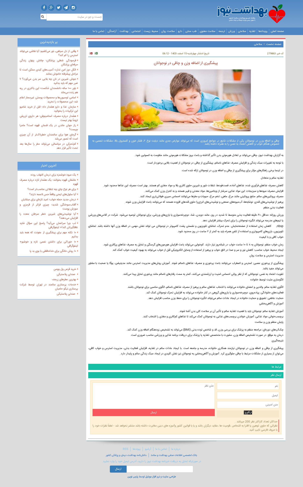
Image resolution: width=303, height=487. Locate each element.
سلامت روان (168, 31)
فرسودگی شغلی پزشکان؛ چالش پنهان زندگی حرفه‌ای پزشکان (49, 62)
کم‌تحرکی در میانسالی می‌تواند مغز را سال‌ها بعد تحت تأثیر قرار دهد (49, 146)
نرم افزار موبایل (152, 477)
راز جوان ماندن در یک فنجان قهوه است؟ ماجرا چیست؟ (49, 127)
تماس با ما (98, 31)
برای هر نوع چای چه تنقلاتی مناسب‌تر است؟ (51, 189)
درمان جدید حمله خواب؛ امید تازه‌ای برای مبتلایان (48, 199)
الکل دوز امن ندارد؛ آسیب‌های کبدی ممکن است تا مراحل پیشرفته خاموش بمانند (49, 72)
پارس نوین (132, 477)
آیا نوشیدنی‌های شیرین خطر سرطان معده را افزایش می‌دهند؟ (49, 216)
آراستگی (111, 31)
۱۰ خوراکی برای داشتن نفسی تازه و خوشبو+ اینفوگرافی (49, 244)
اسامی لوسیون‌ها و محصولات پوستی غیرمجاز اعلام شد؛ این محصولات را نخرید (49, 99)
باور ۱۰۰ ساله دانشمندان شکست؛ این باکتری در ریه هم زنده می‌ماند (49, 90)
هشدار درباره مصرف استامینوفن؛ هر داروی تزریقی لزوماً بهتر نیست (49, 118)
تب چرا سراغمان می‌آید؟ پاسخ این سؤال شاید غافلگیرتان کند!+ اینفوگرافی (49, 225)
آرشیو (148, 449)
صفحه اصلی (277, 31)
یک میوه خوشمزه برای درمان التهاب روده (53, 175)
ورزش (231, 31)
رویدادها (263, 31)
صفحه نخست (273, 44)
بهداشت (124, 31)
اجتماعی (136, 31)
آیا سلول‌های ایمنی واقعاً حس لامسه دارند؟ (52, 194)
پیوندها (137, 449)
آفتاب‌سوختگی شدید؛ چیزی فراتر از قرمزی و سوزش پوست (49, 207)
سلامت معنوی (207, 31)
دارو (180, 31)
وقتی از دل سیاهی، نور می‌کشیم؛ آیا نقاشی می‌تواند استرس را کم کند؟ (49, 53)
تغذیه (252, 31)
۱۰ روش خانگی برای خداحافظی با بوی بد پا (53, 251)
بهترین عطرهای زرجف (64, 279)
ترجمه (221, 31)
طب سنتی (191, 31)
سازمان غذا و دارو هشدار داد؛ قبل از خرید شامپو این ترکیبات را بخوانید (49, 109)
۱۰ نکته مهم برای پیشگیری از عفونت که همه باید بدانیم (49, 234)
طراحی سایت (169, 477)
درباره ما (175, 449)
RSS (125, 449)
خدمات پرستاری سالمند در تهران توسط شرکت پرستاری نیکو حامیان (49, 286)
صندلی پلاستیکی (66, 274)
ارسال (118, 469)
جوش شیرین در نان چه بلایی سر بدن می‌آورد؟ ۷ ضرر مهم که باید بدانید (49, 81)
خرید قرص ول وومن (65, 269)
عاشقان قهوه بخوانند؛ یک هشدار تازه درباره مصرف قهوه (49, 182)
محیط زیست (151, 31)
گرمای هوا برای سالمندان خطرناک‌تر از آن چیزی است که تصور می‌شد (49, 136)
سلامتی (242, 31)
